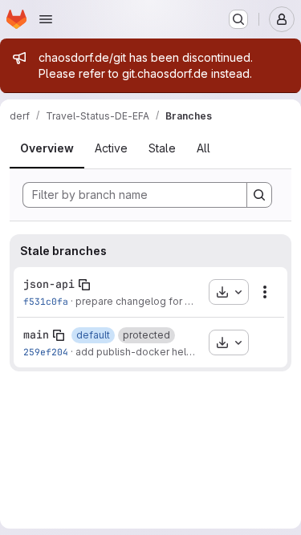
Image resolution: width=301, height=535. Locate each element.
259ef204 (45, 352)
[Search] (259, 195)
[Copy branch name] (84, 284)
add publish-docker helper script (153, 352)
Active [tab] (111, 148)
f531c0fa (45, 301)
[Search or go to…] (238, 19)
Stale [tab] (162, 148)
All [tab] (203, 148)
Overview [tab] (47, 148)
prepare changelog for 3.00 (140, 301)
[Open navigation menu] (46, 19)
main (36, 334)
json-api (49, 284)
